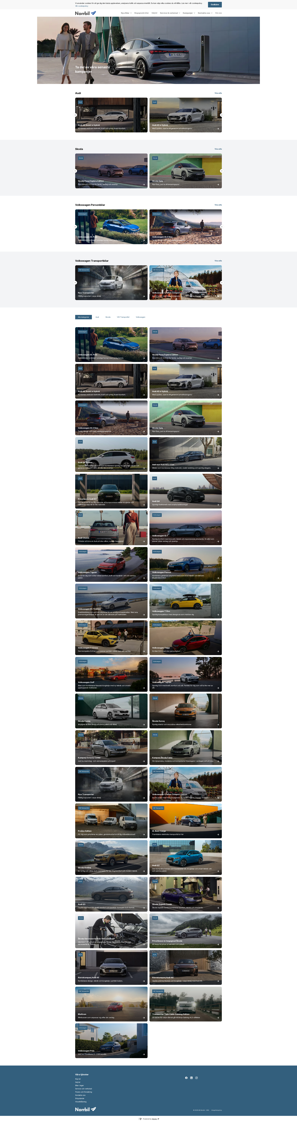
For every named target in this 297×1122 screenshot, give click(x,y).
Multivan (82, 1014)
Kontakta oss (80, 1095)
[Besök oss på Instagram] (196, 1078)
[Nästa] (222, 115)
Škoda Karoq (158, 721)
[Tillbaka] (75, 115)
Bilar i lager (79, 1085)
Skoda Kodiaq (84, 867)
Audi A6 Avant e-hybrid (89, 125)
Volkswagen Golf (86, 682)
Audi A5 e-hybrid (160, 125)
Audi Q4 (156, 501)
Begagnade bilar (141, 13)
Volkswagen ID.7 (160, 536)
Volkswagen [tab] (140, 317)
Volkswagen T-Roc (161, 611)
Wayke (154, 1119)
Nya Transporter (86, 293)
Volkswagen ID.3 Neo (162, 237)
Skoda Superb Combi (162, 904)
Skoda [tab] (107, 317)
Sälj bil (154, 13)
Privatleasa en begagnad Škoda (167, 941)
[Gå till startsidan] (85, 13)
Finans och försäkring (83, 1092)
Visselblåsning (80, 1102)
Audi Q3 (81, 904)
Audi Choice (83, 538)
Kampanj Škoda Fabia (162, 758)
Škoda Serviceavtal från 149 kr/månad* (96, 939)
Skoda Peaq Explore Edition (91, 181)
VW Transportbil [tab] (123, 317)
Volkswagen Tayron (161, 682)
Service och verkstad (83, 1089)
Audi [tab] (97, 317)
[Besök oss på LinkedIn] (191, 1078)
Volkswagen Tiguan (87, 572)
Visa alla (218, 93)
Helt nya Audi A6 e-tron (163, 464)
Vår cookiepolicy (81, 6)
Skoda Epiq (157, 181)
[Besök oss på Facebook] (186, 1078)
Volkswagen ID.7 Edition (89, 609)
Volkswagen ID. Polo (87, 237)
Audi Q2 (156, 865)
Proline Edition (85, 831)
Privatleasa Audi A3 (87, 499)
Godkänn (215, 4)
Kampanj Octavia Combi (89, 758)
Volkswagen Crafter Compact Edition (169, 293)
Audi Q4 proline (85, 462)
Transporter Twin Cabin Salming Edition (170, 1014)
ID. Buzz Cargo (159, 831)
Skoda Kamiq (84, 721)
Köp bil (78, 1079)
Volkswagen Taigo (161, 648)
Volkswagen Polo (86, 1051)
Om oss (218, 13)
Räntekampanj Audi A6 (162, 977)
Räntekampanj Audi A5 (88, 977)
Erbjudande (79, 1098)
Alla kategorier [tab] (83, 317)
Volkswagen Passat (161, 572)
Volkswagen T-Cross (88, 648)
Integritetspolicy (216, 1110)
